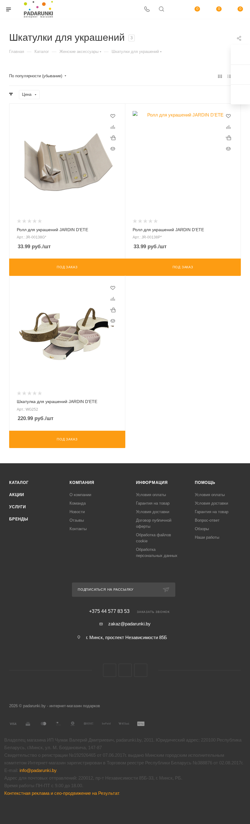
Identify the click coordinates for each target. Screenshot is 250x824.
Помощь (205, 482)
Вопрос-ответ (207, 520)
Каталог (19, 482)
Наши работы (207, 537)
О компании (80, 494)
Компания (82, 482)
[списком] (229, 76)
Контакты (78, 529)
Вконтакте (109, 670)
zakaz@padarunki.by (129, 623)
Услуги (17, 507)
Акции (16, 494)
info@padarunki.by (38, 770)
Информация (152, 482)
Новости (77, 511)
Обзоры (202, 529)
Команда (78, 503)
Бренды (18, 519)
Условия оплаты (151, 494)
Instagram (140, 670)
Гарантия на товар (153, 503)
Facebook (125, 670)
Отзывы (77, 520)
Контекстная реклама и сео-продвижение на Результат (61, 793)
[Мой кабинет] (176, 9)
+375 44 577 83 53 (109, 611)
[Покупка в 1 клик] (113, 138)
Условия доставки (152, 511)
